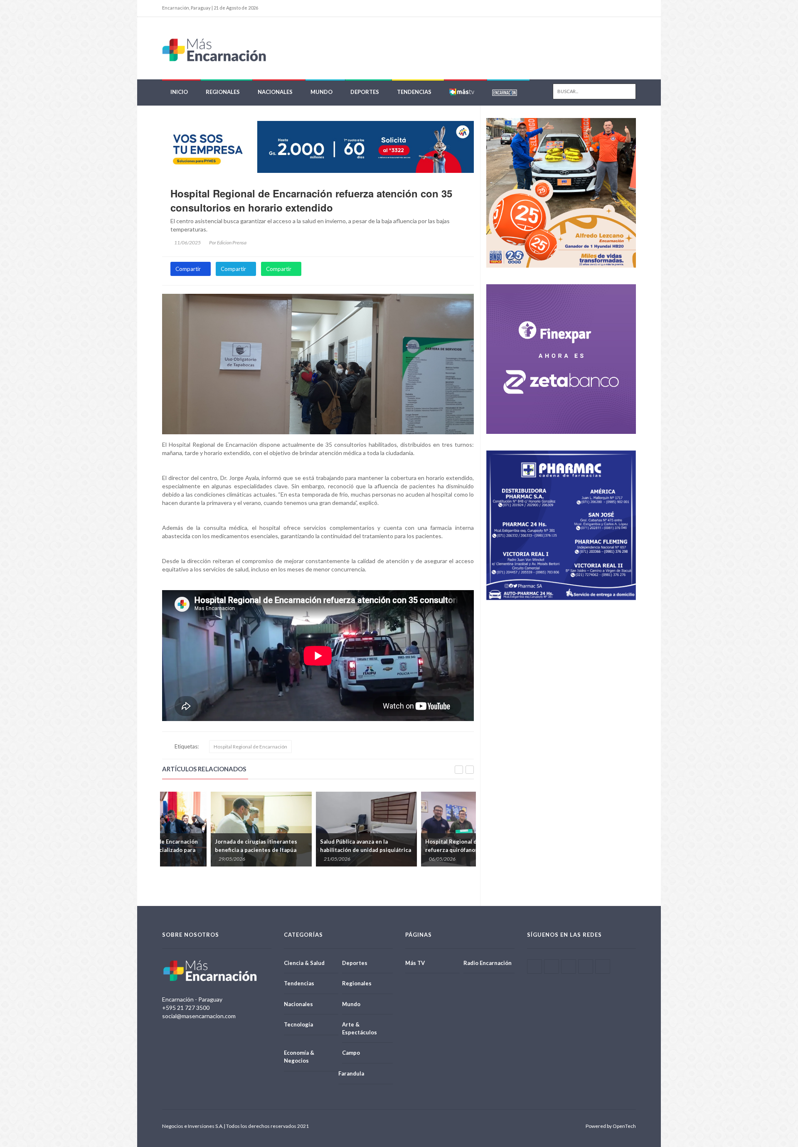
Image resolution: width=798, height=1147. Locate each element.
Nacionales (275, 92)
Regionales (223, 92)
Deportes (364, 92)
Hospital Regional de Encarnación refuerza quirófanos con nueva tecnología (421, 849)
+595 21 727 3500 (185, 1007)
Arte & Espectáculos (359, 1028)
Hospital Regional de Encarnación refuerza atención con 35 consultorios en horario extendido (311, 200)
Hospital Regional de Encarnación (250, 746)
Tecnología (298, 1024)
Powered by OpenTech (611, 1126)
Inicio (179, 92)
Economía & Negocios (299, 1056)
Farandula (351, 1073)
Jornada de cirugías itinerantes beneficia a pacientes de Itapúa (207, 845)
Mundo (321, 92)
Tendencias (414, 92)
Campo (351, 1052)
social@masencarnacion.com (199, 1015)
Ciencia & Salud (304, 963)
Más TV (415, 963)
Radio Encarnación (487, 963)
